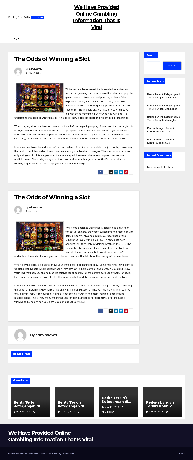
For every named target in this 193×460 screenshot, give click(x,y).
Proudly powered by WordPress (23, 453)
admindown (35, 69)
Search (151, 55)
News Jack (53, 453)
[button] (183, 39)
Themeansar (68, 453)
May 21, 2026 (23, 412)
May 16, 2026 (156, 412)
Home (15, 39)
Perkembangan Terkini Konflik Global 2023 (160, 406)
